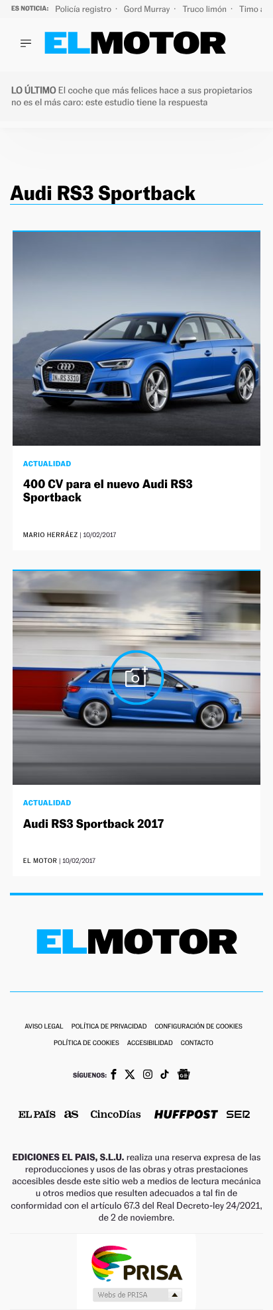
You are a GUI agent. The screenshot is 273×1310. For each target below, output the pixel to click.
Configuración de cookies (198, 1027)
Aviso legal (44, 1027)
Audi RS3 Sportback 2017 (93, 824)
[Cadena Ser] (238, 1116)
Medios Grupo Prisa (136, 1295)
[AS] (71, 1116)
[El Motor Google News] (183, 1075)
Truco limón (205, 9)
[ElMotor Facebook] (114, 1075)
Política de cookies (86, 1043)
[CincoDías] (116, 1115)
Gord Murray (148, 9)
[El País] (37, 1115)
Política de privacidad (109, 1027)
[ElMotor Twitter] (130, 1076)
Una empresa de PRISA (136, 1263)
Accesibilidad (150, 1043)
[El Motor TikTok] (164, 1076)
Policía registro (84, 9)
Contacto (197, 1043)
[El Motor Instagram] (147, 1076)
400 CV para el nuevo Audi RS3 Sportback (108, 491)
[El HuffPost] (186, 1115)
